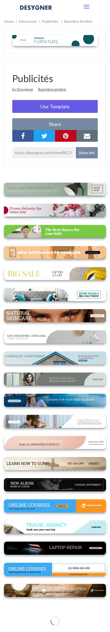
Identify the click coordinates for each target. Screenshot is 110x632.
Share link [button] (87, 152)
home (9, 21)
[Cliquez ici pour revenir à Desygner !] (36, 11)
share (55, 124)
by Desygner (22, 89)
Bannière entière (78, 21)
